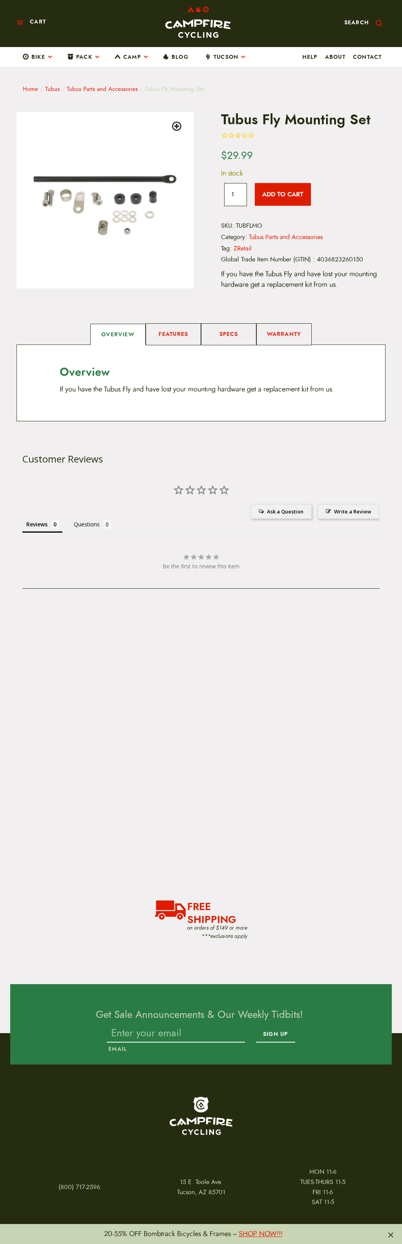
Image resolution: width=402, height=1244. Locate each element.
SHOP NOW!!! (261, 1234)
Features (173, 334)
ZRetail (243, 248)
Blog (180, 57)
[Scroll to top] (14, 1217)
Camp (132, 57)
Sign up (275, 1034)
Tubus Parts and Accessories (102, 89)
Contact (367, 57)
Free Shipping (211, 912)
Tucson (226, 57)
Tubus (52, 89)
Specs (228, 334)
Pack (84, 57)
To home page (201, 1116)
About (335, 57)
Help (310, 57)
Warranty (284, 334)
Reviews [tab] (37, 524)
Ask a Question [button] (285, 511)
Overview (118, 334)
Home (30, 89)
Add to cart (282, 194)
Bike (38, 57)
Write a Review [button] (352, 511)
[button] (177, 127)
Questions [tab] (87, 524)
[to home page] (198, 22)
